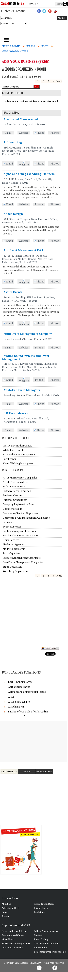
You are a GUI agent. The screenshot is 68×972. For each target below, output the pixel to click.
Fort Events (9, 459)
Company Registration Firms (18, 504)
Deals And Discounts (12, 947)
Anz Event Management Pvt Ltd (25, 250)
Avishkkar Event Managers (21, 390)
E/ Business (9, 522)
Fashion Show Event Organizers (20, 535)
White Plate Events (13, 450)
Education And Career (13, 935)
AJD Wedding (12, 142)
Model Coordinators (14, 548)
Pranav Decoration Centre (17, 445)
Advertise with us (10, 907)
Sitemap (6, 916)
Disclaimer (39, 912)
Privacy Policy (41, 907)
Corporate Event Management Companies (26, 517)
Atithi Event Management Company (27, 334)
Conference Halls (12, 508)
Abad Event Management (20, 119)
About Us (6, 903)
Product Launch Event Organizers (22, 557)
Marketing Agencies (14, 544)
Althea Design (13, 214)
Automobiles (40, 947)
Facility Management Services (19, 531)
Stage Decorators (12, 566)
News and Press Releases (15, 931)
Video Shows (8, 939)
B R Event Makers (15, 413)
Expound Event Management (19, 454)
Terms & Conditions (44, 903)
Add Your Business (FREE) (25, 61)
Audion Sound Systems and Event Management (25, 357)
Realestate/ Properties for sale (50, 951)
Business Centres (12, 495)
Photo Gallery (41, 939)
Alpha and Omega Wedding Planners (28, 174)
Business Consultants (15, 499)
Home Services (11, 540)
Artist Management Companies (20, 477)
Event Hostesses (12, 526)
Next (59, 81)
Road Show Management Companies (23, 562)
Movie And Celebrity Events (16, 943)
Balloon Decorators (14, 486)
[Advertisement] (34, 32)
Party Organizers (12, 553)
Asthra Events (12, 292)
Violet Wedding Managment (18, 463)
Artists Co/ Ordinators (15, 482)
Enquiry (5, 912)
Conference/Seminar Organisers (20, 513)
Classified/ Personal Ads (46, 943)
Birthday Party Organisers (17, 491)
